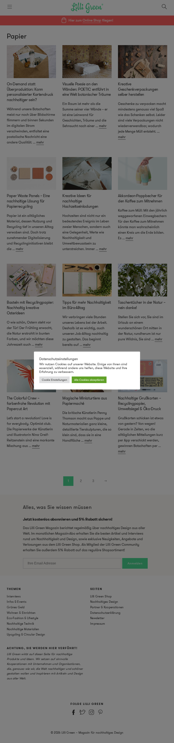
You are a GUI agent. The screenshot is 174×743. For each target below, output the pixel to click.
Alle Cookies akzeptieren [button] (89, 380)
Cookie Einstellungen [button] (54, 380)
